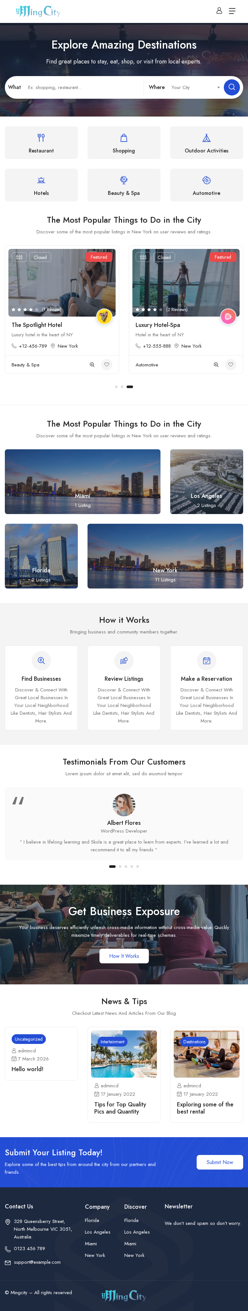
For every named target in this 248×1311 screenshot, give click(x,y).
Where (157, 87)
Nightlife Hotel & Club (164, 325)
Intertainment (112, 1041)
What (14, 87)
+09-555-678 (157, 346)
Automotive (147, 364)
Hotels (18, 354)
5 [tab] (137, 866)
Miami (91, 1243)
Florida (92, 1220)
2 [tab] (126, 387)
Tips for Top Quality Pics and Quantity (120, 1108)
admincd (27, 1050)
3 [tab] (131, 387)
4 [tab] (131, 866)
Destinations (194, 1041)
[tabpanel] (62, 307)
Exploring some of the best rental (205, 1108)
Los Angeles (97, 1232)
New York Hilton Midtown (44, 325)
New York (29, 336)
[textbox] (192, 87)
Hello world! (28, 1069)
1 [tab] (118, 387)
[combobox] (192, 87)
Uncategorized (29, 1039)
